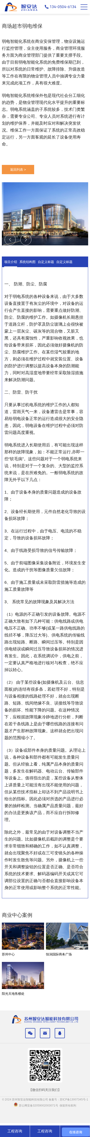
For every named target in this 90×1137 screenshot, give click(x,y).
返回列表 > (18, 169)
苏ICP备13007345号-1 (74, 1099)
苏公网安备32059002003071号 (38, 1105)
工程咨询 (14, 1131)
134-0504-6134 (63, 7)
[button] (25, 239)
